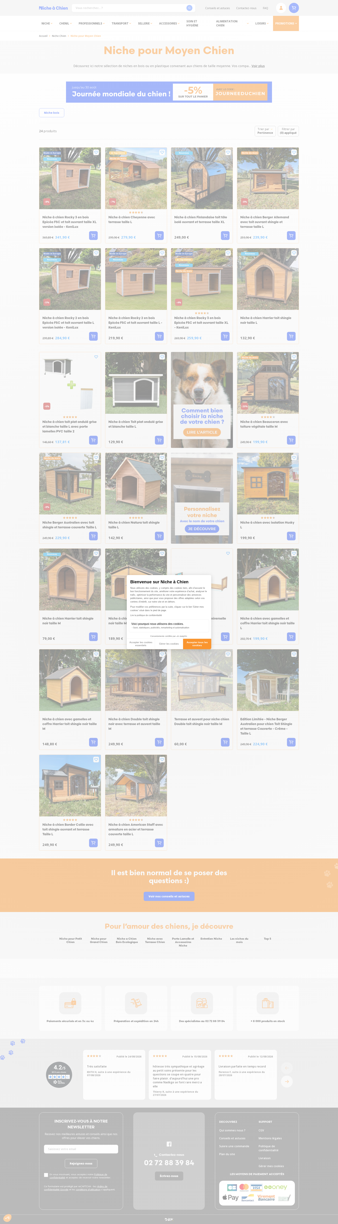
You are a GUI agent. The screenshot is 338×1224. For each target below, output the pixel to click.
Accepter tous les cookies (197, 644)
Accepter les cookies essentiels (140, 644)
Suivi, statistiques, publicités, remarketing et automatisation (161, 627)
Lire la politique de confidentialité (146, 615)
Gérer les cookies (169, 643)
